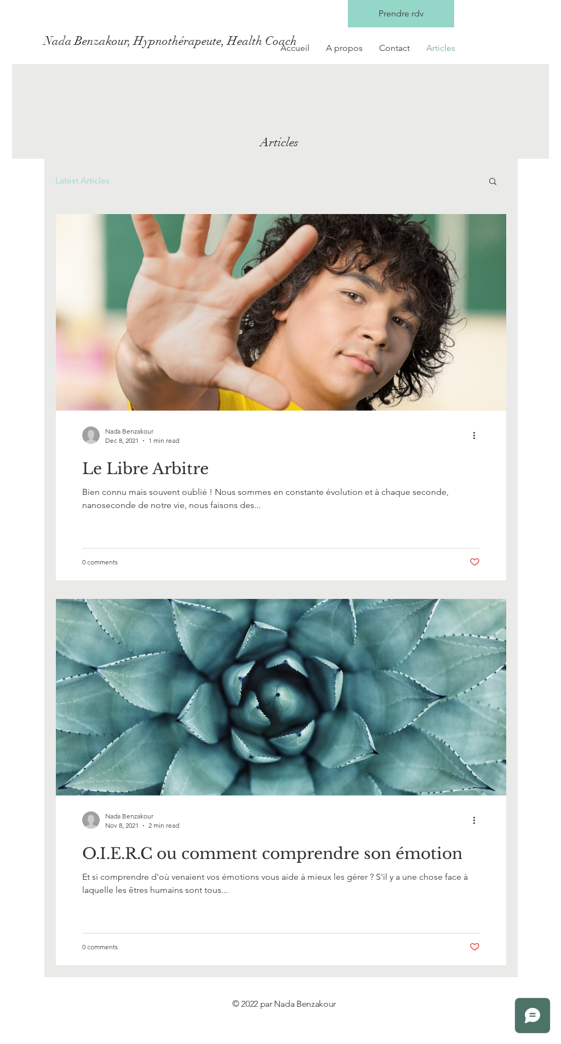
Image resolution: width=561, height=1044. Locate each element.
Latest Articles (82, 180)
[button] (493, 182)
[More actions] (478, 435)
